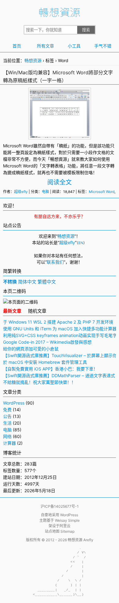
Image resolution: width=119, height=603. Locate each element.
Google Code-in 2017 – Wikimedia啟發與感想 (47, 342)
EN (80, 243)
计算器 (9, 443)
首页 (17, 45)
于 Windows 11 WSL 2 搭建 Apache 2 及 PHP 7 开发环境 (58, 321)
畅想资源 (32, 60)
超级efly (21, 191)
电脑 (45, 191)
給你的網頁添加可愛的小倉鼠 (31, 348)
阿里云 (65, 526)
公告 (7, 416)
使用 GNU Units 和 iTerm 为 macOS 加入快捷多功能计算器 (60, 328)
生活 (7, 423)
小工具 (74, 45)
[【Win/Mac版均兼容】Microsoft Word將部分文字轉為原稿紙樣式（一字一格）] (59, 134)
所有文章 (45, 45)
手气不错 (102, 45)
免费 (7, 409)
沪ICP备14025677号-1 (60, 506)
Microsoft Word (18, 145)
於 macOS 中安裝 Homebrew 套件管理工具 (45, 362)
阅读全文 (59, 182)
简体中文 (27, 282)
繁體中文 (47, 282)
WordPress (13, 402)
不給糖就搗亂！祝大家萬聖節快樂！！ (39, 382)
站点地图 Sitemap (59, 531)
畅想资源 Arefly (80, 540)
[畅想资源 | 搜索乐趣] (59, 15)
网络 (7, 436)
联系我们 (55, 262)
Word (28, 165)
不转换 (10, 282)
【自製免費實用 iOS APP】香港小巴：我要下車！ (50, 368)
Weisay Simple (67, 520)
